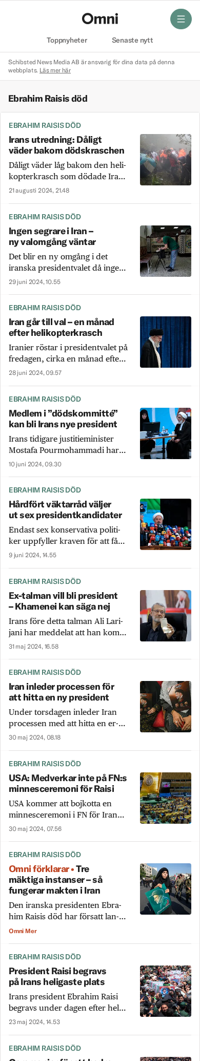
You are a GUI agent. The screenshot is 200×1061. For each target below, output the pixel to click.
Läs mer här (55, 70)
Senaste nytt (132, 40)
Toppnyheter (67, 40)
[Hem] (100, 18)
